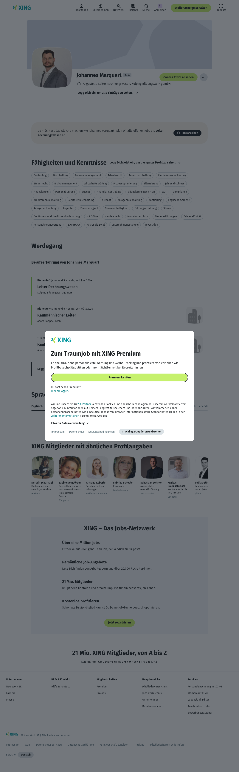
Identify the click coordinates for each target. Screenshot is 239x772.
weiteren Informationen (65, 416)
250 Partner (84, 404)
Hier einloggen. (60, 391)
